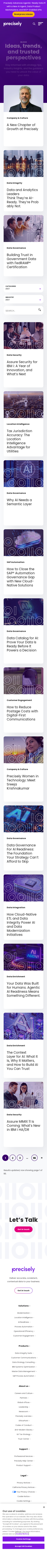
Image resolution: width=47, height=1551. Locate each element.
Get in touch (23, 1229)
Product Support (23, 1465)
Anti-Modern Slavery (23, 1429)
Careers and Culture (23, 1393)
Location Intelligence (23, 1317)
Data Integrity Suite (23, 1353)
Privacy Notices (23, 1482)
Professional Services (23, 1456)
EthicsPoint (23, 1420)
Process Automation (23, 1326)
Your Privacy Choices (25, 1492)
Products (23, 1346)
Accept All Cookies (23, 1546)
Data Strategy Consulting (23, 1362)
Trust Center (23, 1439)
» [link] (41, 1158)
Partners (23, 1398)
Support (23, 1449)
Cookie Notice (23, 1496)
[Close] (44, 1507)
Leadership (23, 1407)
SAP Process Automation (23, 1376)
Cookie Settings (23, 1501)
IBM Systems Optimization (23, 1367)
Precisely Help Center (23, 1461)
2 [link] (12, 1158)
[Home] (13, 24)
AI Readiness (23, 1322)
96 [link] (34, 1158)
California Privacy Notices (23, 1487)
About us (23, 1386)
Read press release (23, 14)
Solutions (23, 1305)
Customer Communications (23, 1357)
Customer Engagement (23, 1335)
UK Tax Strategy (23, 1434)
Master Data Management (23, 1371)
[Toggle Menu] (40, 24)
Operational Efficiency (23, 1331)
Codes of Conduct (23, 1425)
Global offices (23, 1402)
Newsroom (23, 1411)
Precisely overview (23, 1416)
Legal (23, 1475)
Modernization (23, 1313)
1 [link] (5, 1158)
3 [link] (20, 1158)
